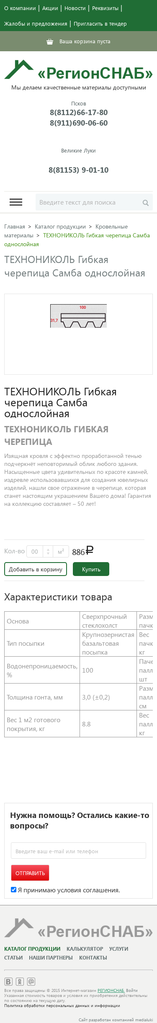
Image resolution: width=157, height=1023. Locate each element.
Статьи (13, 958)
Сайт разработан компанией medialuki (116, 1019)
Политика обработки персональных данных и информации (62, 1005)
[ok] (19, 983)
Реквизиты (105, 7)
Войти (132, 990)
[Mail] (31, 983)
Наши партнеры (51, 958)
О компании (20, 7)
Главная (14, 226)
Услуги (118, 949)
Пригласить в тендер (100, 23)
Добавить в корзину (35, 569)
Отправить (30, 872)
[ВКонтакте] (8, 983)
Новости (75, 7)
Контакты (93, 958)
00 (34, 551)
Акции (50, 7)
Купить (91, 569)
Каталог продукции (60, 226)
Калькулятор (85, 949)
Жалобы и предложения (35, 23)
